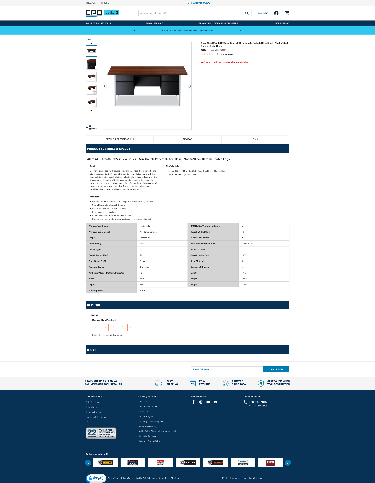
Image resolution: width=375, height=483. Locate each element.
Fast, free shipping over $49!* (199, 3)
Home (88, 39)
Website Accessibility (147, 426)
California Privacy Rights (149, 441)
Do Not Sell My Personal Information (152, 478)
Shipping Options (93, 412)
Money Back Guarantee (96, 417)
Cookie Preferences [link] (147, 436)
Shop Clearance (154, 23)
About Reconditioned (147, 406)
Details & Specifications (120, 139)
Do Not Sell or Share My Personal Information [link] (158, 431)
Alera (203, 50)
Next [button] (240, 30)
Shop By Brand (281, 23)
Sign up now (276, 369)
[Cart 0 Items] (287, 12)
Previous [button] (134, 30)
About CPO (143, 401)
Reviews (187, 139)
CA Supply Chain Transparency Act (153, 421)
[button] (91, 51)
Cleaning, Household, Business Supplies (218, 23)
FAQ (87, 422)
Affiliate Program (145, 416)
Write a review (227, 54)
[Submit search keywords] (247, 13)
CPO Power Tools (91, 3)
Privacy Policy (127, 478)
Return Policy (91, 407)
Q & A (255, 139)
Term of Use (113, 478)
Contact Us (143, 411)
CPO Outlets (105, 3)
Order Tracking (92, 402)
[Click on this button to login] (276, 13)
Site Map (175, 478)
